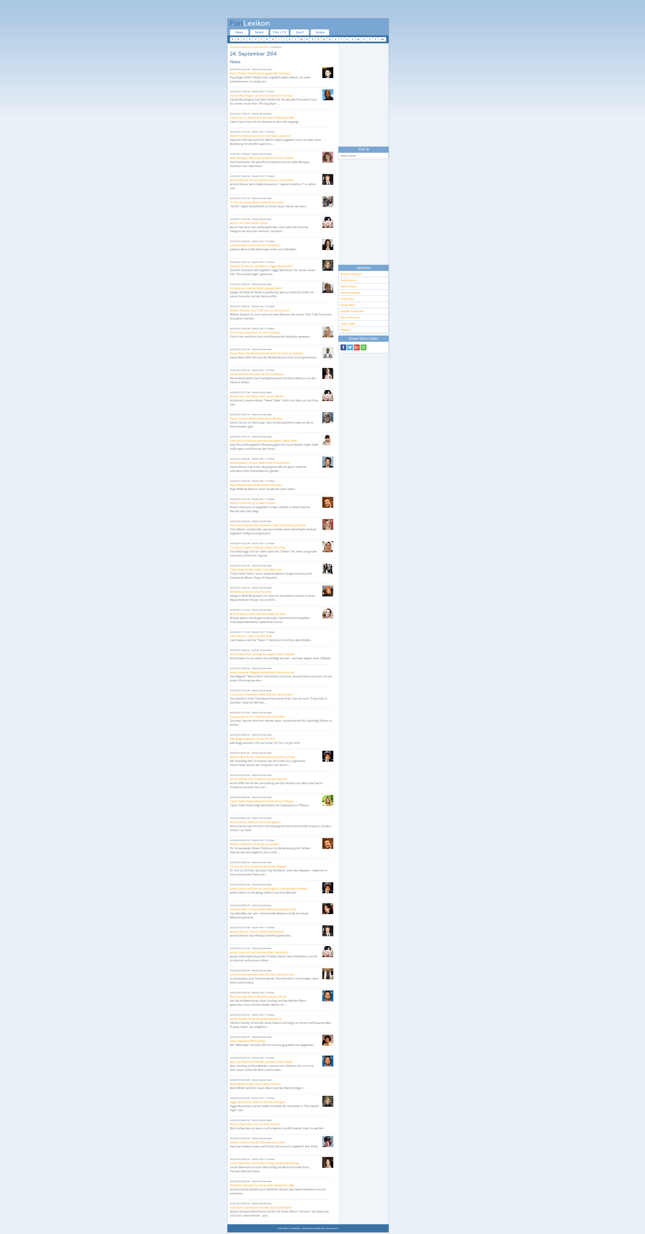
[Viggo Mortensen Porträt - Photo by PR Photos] (327, 265)
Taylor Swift (347, 323)
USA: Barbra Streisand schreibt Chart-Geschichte (261, 1207)
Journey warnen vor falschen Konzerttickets (257, 716)
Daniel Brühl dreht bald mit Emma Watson (257, 374)
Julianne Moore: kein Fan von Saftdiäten (255, 245)
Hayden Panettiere (352, 311)
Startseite (235, 47)
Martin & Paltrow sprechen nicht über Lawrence (260, 136)
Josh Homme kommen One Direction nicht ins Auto (262, 974)
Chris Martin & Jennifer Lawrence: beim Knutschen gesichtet (268, 525)
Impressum (332, 1228)
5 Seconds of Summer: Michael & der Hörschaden (261, 694)
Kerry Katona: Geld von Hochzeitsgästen (255, 822)
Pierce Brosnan (350, 317)
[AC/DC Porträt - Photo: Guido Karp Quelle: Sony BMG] (327, 201)
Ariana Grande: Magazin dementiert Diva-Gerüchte (262, 672)
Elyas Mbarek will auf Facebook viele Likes (256, 485)
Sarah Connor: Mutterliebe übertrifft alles (256, 418)
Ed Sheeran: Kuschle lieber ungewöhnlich (256, 288)
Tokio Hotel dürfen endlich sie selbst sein (256, 569)
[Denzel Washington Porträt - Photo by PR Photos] (327, 94)
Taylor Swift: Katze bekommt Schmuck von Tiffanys (262, 801)
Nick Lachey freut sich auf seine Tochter (255, 1124)
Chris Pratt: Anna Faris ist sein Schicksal (255, 332)
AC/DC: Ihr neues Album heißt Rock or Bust (257, 202)
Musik (259, 32)
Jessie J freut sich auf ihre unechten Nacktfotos (259, 952)
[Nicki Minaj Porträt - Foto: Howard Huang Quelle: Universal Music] (327, 591)
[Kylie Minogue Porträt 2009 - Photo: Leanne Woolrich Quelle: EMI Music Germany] (327, 157)
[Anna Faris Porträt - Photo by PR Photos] (327, 331)
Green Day (347, 299)
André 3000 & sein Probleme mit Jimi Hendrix (258, 779)
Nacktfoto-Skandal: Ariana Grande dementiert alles (262, 1185)
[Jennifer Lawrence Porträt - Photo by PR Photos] (327, 524)
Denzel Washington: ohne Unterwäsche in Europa (261, 95)
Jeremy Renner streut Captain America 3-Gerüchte (261, 180)
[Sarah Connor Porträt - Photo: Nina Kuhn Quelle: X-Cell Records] (327, 417)
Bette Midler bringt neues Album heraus (255, 1084)
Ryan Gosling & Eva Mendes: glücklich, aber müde (261, 1062)
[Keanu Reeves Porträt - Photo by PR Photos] (327, 462)
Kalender (246, 47)
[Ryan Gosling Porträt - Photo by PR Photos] (327, 995)
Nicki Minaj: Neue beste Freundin (250, 592)
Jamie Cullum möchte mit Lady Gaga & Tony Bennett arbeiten (268, 888)
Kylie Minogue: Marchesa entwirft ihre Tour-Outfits (262, 158)
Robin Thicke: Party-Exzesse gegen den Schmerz (260, 73)
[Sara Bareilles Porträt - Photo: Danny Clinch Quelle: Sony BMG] (327, 908)
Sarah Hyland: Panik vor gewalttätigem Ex (256, 1019)
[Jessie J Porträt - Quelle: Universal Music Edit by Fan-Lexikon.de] (327, 222)
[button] (343, 347)
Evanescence (348, 280)
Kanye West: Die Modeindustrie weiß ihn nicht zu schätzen (266, 353)
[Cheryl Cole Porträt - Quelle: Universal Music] (327, 1141)
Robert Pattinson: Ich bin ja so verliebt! (254, 844)
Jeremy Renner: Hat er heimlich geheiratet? (257, 931)
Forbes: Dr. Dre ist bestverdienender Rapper (258, 866)
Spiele (319, 32)
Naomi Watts (348, 286)
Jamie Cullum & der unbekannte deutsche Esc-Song (262, 757)
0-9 (382, 39)
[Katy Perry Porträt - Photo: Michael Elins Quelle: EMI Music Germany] (327, 439)
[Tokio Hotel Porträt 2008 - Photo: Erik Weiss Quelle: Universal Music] (327, 568)
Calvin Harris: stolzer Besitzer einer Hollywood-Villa (262, 118)
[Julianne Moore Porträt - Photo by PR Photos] (327, 244)
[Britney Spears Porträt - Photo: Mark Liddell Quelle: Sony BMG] (327, 613)
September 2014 (260, 47)
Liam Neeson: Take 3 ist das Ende (251, 636)
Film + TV (279, 32)
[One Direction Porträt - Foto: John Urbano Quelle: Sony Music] (327, 973)
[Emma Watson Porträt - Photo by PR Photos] (327, 373)
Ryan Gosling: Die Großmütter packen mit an (258, 996)
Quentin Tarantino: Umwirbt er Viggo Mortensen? (261, 266)
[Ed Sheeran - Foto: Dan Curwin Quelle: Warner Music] (327, 287)
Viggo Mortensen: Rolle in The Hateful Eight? (258, 1102)
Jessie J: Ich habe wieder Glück (248, 223)
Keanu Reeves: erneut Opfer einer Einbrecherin (260, 463)
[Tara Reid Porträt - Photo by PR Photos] (327, 546)
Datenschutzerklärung (313, 1228)
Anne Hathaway (350, 292)
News (239, 32)
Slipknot (345, 330)
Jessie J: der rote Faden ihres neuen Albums (257, 396)
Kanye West (347, 305)
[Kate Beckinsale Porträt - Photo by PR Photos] (327, 1162)
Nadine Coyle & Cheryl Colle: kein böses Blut (257, 1142)
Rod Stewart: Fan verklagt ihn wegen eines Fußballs (262, 654)
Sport (300, 32)
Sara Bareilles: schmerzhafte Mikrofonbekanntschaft (263, 909)
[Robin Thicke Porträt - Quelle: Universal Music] (327, 72)
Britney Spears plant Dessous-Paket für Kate (258, 614)
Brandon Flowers (351, 274)
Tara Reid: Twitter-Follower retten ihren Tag (257, 547)
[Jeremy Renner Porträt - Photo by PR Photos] (327, 179)
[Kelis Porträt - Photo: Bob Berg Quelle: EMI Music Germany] (327, 1040)
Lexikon (250, 23)
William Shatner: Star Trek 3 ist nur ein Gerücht (259, 310)
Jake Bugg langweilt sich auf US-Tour (252, 739)
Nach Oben (283, 1228)
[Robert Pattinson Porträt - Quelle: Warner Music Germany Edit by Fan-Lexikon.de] (327, 502)
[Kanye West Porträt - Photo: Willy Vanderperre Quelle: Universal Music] (327, 352)
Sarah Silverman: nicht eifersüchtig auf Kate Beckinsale (264, 1163)
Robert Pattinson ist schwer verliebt (252, 503)
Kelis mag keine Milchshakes (248, 1041)
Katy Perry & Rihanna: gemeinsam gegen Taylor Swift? (264, 441)
